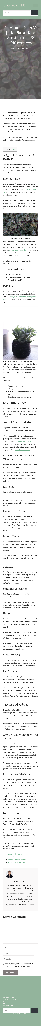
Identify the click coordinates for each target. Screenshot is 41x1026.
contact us (8, 1005)
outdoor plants (10, 999)
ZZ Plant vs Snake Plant (16, 862)
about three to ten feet (26, 441)
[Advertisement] (20, 77)
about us (7, 1003)
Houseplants (8, 997)
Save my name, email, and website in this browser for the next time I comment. (19, 965)
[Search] (34, 12)
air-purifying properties (17, 250)
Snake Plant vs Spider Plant (18, 857)
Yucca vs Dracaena (15, 854)
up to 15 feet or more (22, 450)
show (13, 149)
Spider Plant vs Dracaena (17, 859)
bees (5, 1001)
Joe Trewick (26, 48)
